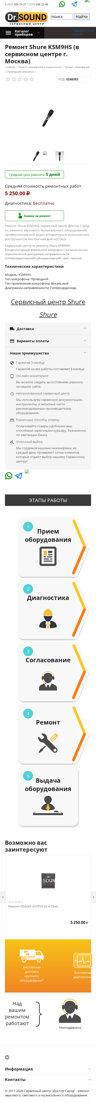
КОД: (61, 79)
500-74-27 (15, 4)
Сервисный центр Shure (48, 301)
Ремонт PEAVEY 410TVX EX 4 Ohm (33, 907)
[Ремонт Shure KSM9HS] (48, 118)
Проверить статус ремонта (83, 32)
